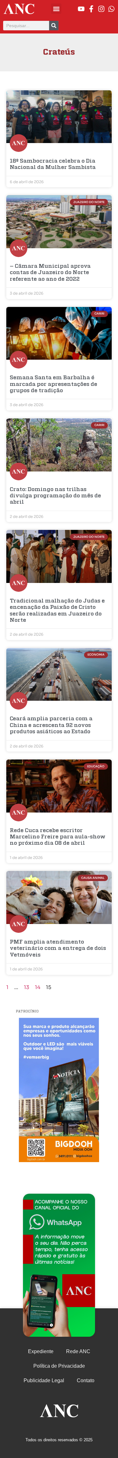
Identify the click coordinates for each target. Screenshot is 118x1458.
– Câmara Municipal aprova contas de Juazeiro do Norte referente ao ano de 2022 (50, 273)
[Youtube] (81, 8)
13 (26, 987)
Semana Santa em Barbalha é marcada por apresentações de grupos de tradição (53, 384)
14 (37, 987)
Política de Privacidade (59, 1366)
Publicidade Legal (44, 1380)
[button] (56, 8)
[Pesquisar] (54, 25)
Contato (85, 1380)
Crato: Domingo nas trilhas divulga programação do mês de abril (55, 496)
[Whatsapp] (111, 8)
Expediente (40, 1351)
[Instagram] (101, 8)
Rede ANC (78, 1351)
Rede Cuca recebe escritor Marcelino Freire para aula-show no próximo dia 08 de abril (57, 837)
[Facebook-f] (91, 8)
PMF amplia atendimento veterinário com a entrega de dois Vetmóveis (58, 948)
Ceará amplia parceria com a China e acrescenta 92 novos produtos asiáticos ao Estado (51, 725)
